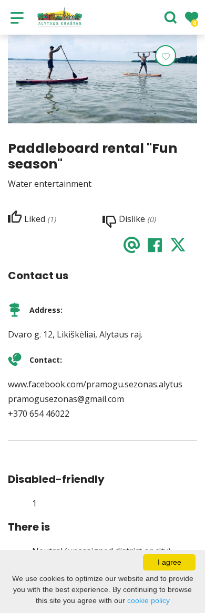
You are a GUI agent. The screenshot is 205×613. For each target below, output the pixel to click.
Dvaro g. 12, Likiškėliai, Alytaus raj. (75, 334)
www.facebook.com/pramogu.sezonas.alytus (95, 384)
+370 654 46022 (38, 413)
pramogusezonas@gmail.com (66, 399)
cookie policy (148, 600)
